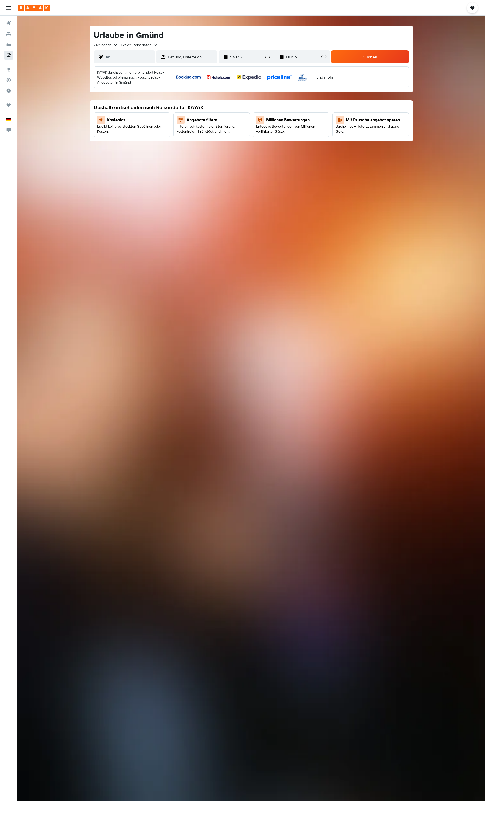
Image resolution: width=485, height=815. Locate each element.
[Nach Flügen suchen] (8, 23)
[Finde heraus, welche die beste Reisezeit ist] (8, 91)
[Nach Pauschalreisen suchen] (8, 55)
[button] (8, 7)
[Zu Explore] (8, 69)
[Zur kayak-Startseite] (34, 8)
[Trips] (8, 105)
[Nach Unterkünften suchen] (8, 34)
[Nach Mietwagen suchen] (8, 44)
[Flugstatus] (8, 80)
